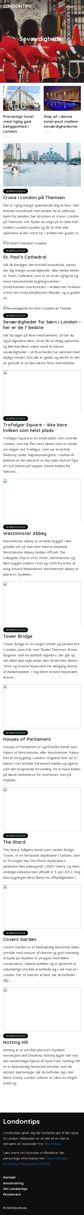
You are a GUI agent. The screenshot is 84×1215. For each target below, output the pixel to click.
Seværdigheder (15, 191)
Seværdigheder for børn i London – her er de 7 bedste (42, 324)
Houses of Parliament (27, 739)
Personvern (12, 1194)
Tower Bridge (17, 636)
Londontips (17, 6)
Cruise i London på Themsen (34, 197)
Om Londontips (15, 1189)
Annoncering (13, 1183)
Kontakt (9, 1177)
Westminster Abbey (24, 533)
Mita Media (52, 1144)
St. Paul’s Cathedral (24, 257)
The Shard (14, 842)
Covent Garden (20, 939)
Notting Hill (15, 1042)
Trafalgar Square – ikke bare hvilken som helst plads (35, 427)
